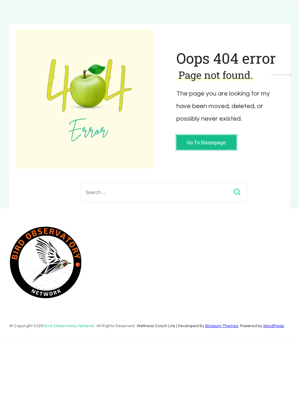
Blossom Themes (221, 326)
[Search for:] (164, 192)
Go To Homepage (206, 142)
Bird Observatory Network (69, 326)
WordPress (273, 326)
